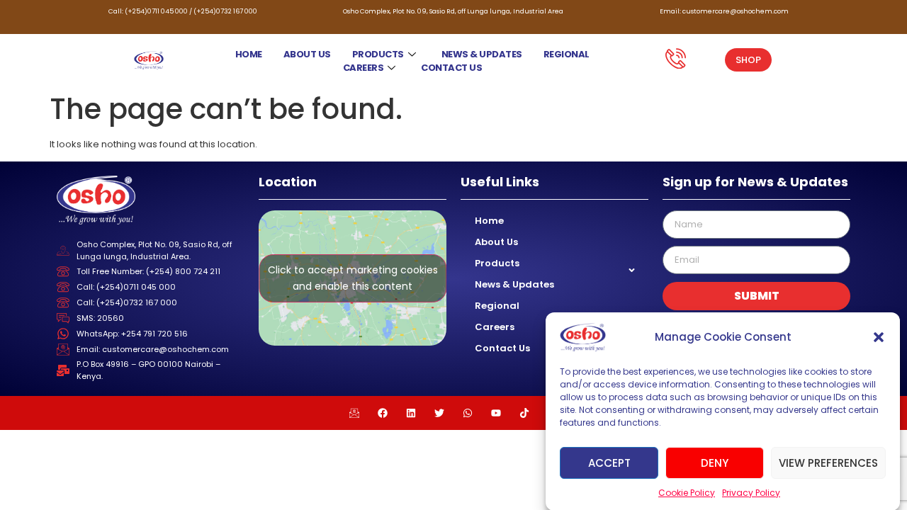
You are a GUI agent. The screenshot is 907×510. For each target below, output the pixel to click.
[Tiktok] (524, 413)
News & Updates (481, 54)
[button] (879, 337)
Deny (714, 462)
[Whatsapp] (468, 413)
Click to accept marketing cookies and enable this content (353, 278)
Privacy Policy (751, 493)
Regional (566, 54)
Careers (363, 67)
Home (248, 54)
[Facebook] (383, 413)
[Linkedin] (411, 413)
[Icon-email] (354, 413)
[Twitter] (439, 413)
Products (378, 54)
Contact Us (451, 67)
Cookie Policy (686, 493)
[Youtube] (496, 413)
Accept (609, 462)
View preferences (828, 462)
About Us (307, 54)
